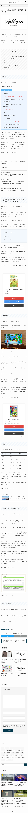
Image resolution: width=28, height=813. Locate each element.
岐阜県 (16, 755)
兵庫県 (17, 752)
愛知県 (3, 757)
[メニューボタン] (2, 2)
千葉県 (3, 755)
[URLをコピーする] (20, 636)
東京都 (12, 757)
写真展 (22, 752)
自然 (23, 757)
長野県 (3, 760)
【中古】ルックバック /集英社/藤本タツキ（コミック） (13, 290)
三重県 (18, 750)
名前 (4, 710)
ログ (12, 629)
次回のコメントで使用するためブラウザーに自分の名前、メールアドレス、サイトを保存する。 (14, 726)
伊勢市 (13, 752)
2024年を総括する (8, 67)
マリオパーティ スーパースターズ (12, 419)
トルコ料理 (21, 748)
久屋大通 (3, 752)
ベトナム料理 (9, 750)
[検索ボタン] (26, 2)
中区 (22, 750)
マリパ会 (6, 60)
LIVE (3, 748)
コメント (5, 693)
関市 (7, 760)
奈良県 (7, 755)
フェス (3, 750)
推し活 (5, 54)
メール (4, 715)
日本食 (7, 757)
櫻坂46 (19, 757)
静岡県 (11, 760)
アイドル (7, 748)
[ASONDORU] (14, 2)
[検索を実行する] (25, 764)
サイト (4, 720)
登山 (5, 63)
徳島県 (21, 755)
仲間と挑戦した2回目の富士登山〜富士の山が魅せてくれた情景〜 (17, 498)
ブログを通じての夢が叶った (11, 65)
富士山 (12, 755)
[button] (7, 636)
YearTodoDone (6, 629)
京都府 (8, 752)
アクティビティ (14, 748)
